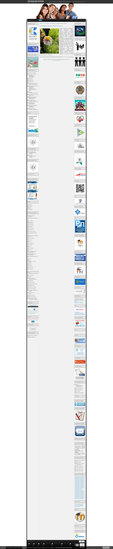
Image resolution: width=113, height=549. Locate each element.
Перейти (76, 522)
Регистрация (76, 20)
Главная (71, 20)
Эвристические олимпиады (31, 216)
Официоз (30, 226)
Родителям (31, 229)
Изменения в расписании (33, 218)
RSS (83, 20)
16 (34, 310)
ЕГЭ (29, 246)
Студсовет (31, 220)
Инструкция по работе (79, 302)
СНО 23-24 (31, 267)
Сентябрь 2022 (33, 305)
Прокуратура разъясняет (33, 256)
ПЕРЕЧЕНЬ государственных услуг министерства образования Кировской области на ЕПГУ (80, 313)
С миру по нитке (32, 231)
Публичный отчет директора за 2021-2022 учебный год (80, 482)
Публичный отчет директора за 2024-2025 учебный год (80, 477)
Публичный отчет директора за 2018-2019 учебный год (80, 487)
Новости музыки (32, 337)
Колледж (30, 244)
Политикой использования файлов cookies (64, 547)
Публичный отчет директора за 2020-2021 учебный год (80, 484)
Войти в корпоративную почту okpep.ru (79, 506)
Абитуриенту (31, 243)
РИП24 (30, 265)
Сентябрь (47, 23)
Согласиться (106, 547)
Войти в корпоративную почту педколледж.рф (79, 504)
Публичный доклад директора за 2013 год (79, 489)
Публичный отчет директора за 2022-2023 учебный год (80, 480)
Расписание (31, 228)
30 (34, 313)
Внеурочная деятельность (30, 223)
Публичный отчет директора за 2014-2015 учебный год (80, 493)
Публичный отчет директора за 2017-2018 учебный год (80, 498)
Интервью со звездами (33, 335)
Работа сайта (31, 238)
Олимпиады (31, 224)
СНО (30, 260)
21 (31, 312)
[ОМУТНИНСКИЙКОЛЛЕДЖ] (36, 1)
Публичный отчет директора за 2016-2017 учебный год (80, 496)
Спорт (30, 249)
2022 (44, 23)
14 (31, 310)
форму (79, 454)
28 (31, 313)
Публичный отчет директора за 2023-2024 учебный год (80, 479)
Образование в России (33, 233)
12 (28, 310)
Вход (81, 20)
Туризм (30, 239)
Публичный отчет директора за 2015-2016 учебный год (80, 495)
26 (28, 313)
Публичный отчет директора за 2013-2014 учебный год (80, 491)
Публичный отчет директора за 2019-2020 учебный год (80, 486)
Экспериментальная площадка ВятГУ (32, 252)
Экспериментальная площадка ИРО (32, 254)
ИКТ (29, 241)
